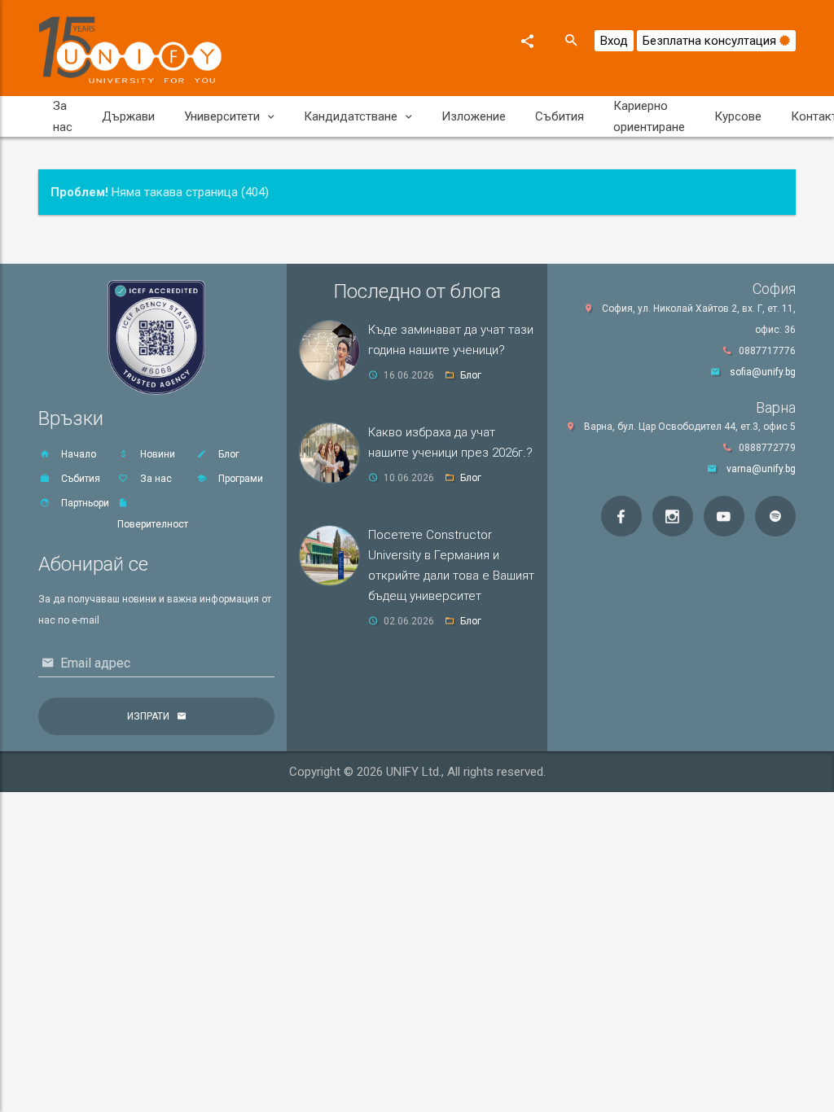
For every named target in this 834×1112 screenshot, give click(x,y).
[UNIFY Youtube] (724, 516)
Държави (128, 116)
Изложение (473, 116)
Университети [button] (222, 116)
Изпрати (148, 716)
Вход (614, 40)
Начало (77, 454)
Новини (156, 454)
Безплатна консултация (711, 40)
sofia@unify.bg (763, 372)
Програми (239, 478)
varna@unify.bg (761, 469)
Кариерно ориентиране (649, 116)
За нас (62, 116)
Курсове (738, 116)
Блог (227, 454)
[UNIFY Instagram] (672, 516)
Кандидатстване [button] (350, 116)
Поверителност (152, 524)
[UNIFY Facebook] (621, 516)
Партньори (84, 503)
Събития (559, 116)
